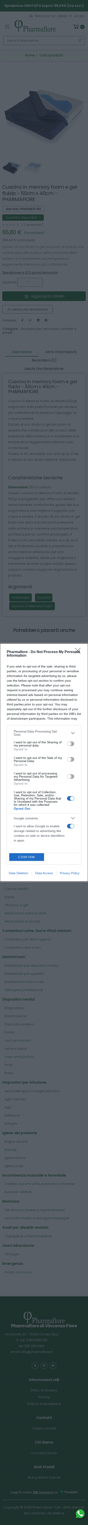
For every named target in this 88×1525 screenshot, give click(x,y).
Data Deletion (18, 873)
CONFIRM (26, 857)
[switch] (70, 744)
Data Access (44, 873)
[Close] (79, 652)
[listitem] (44, 733)
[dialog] (44, 762)
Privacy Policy (69, 873)
